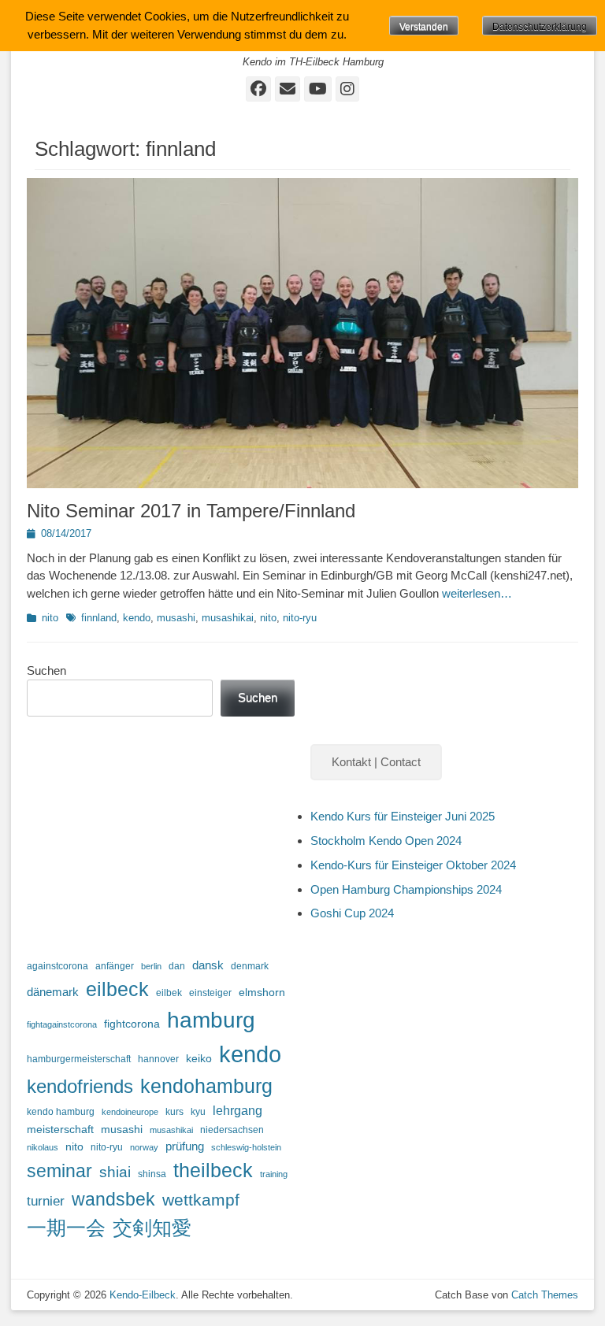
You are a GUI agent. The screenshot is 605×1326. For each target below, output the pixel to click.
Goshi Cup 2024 (352, 913)
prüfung (184, 1146)
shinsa (152, 1174)
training (274, 1174)
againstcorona (57, 966)
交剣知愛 (152, 1228)
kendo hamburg (61, 1111)
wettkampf (200, 1200)
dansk (208, 965)
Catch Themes (544, 1295)
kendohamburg (206, 1086)
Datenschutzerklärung (539, 26)
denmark (250, 966)
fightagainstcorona (62, 1024)
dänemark (53, 992)
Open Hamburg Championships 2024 (406, 889)
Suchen (46, 670)
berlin (151, 966)
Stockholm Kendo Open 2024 (386, 840)
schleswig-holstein (246, 1147)
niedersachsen (232, 1129)
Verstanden (423, 26)
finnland (99, 618)
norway (144, 1147)
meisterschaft (60, 1129)
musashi (176, 618)
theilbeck (213, 1170)
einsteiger (210, 992)
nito (50, 618)
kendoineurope (130, 1112)
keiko (199, 1059)
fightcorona (132, 1024)
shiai (115, 1172)
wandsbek (113, 1199)
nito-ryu (300, 618)
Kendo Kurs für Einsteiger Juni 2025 (402, 816)
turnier (46, 1201)
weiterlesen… (477, 593)
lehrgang (237, 1110)
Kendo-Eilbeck (142, 1295)
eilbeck (117, 989)
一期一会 (66, 1228)
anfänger (114, 966)
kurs (174, 1111)
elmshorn (262, 992)
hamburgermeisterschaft (79, 1059)
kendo (136, 618)
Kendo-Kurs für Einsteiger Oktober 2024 (413, 865)
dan (177, 966)
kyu (198, 1111)
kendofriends (80, 1086)
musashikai (228, 618)
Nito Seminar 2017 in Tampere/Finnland (191, 510)
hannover (158, 1059)
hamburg (211, 1020)
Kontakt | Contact (376, 762)
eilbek (169, 992)
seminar (59, 1171)
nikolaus (42, 1147)
